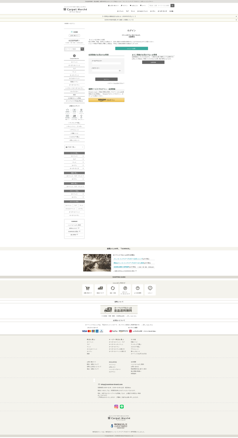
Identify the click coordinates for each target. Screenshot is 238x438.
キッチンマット (74, 75)
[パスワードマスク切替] (119, 70)
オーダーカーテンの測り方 (117, 349)
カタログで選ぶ (135, 346)
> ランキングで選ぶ (74, 123)
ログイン (125, 5)
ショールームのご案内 (74, 225)
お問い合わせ (135, 366)
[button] (106, 100)
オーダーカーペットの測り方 (117, 351)
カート (144, 5)
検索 (82, 49)
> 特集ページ (74, 133)
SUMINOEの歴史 (73, 231)
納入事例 (73, 234)
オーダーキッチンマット (116, 344)
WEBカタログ (73, 228)
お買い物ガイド (114, 5)
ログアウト (112, 372)
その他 (171, 11)
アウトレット (135, 349)
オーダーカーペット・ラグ (117, 342)
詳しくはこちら (131, 316)
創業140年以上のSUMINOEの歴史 (125, 271)
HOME (66, 23)
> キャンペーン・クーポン (74, 126)
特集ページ (134, 342)
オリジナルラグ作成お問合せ (74, 101)
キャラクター (74, 91)
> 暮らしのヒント (74, 140)
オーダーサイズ (162, 11)
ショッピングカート (115, 369)
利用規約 (133, 373)
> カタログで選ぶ (74, 137)
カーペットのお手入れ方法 (139, 353)
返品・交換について (93, 369)
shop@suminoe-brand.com (112, 384)
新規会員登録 (113, 362)
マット (133, 11)
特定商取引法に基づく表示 (139, 369)
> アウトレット (74, 130)
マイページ (112, 364)
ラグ (127, 11)
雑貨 (74, 94)
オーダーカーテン (74, 85)
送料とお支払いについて (94, 366)
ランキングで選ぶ (136, 344)
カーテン (152, 11)
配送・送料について (93, 364)
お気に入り (135, 5)
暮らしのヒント (135, 351)
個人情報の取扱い (136, 371)
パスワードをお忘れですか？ (115, 83)
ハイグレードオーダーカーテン (74, 88)
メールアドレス (97, 60)
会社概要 (133, 362)
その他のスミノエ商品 (74, 98)
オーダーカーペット (74, 65)
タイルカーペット (142, 11)
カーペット (120, 11)
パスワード (96, 68)
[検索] (172, 5)
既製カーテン (74, 81)
